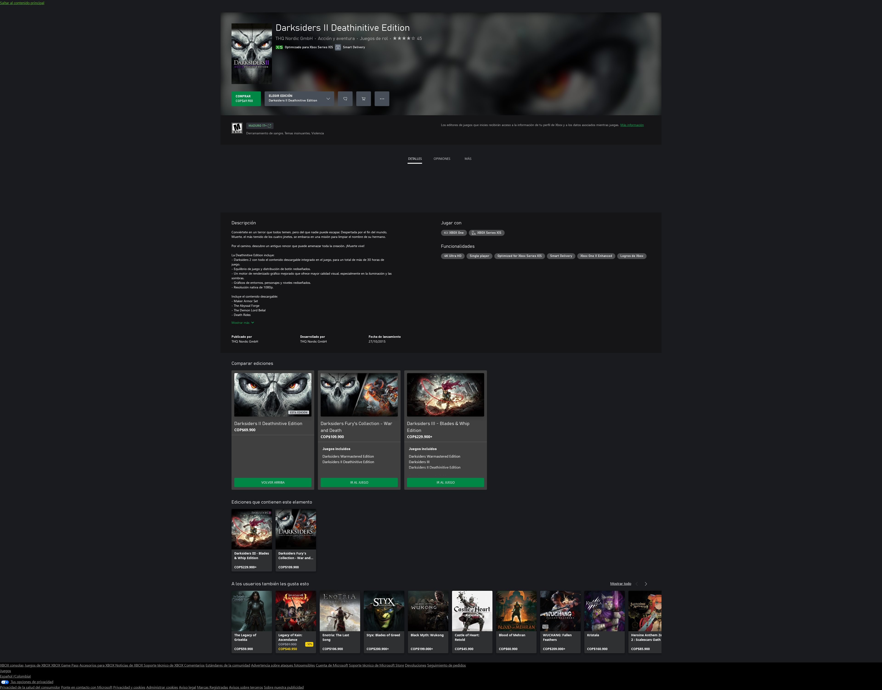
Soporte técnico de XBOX (164, 665)
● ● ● (382, 98)
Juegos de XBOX (38, 665)
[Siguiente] (645, 584)
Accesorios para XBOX (97, 665)
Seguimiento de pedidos (446, 665)
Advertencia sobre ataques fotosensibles (283, 665)
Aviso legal (187, 687)
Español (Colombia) (15, 676)
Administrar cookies (162, 687)
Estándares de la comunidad (228, 665)
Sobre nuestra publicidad (284, 687)
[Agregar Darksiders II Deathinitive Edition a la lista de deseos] (345, 98)
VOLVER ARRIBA (273, 482)
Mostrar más (240, 322)
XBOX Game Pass (65, 665)
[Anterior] (636, 584)
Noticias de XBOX (129, 665)
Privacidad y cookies (129, 687)
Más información (632, 125)
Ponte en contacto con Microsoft (86, 687)
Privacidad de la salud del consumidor (30, 687)
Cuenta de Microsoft (332, 665)
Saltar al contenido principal (22, 2)
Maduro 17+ (258, 125)
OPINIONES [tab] (442, 158)
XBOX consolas (12, 665)
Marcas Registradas (212, 687)
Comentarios (194, 665)
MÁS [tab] (468, 158)
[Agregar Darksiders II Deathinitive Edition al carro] (363, 98)
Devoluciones (415, 665)
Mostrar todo (620, 583)
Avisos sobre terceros (246, 687)
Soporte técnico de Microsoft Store (376, 665)
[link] (252, 540)
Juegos (5, 670)
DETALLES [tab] (415, 158)
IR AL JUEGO (359, 482)
